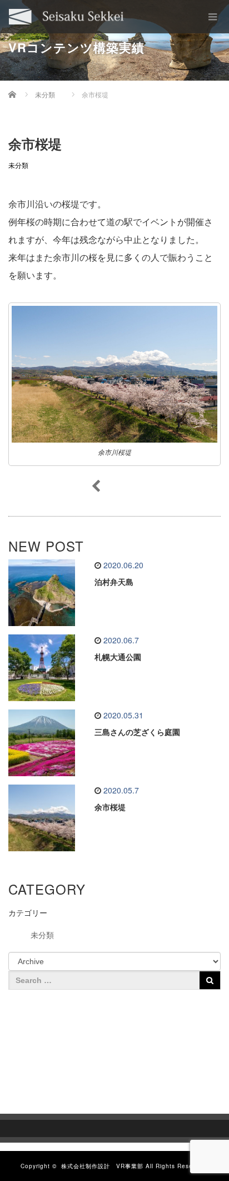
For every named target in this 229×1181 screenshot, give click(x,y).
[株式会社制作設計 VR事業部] (66, 16)
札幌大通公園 (117, 657)
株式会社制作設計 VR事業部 (102, 1166)
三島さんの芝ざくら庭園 (137, 732)
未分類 (18, 166)
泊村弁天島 (113, 582)
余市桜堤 (110, 807)
